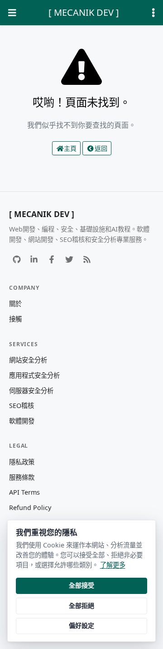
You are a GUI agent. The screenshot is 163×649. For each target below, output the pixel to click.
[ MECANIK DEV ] (83, 12)
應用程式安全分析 (34, 375)
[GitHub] (16, 259)
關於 (15, 303)
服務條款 (21, 477)
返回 (101, 148)
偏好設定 (81, 625)
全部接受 (81, 585)
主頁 (70, 148)
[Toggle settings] (153, 12)
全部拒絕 (81, 605)
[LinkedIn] (34, 259)
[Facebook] (51, 259)
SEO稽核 (21, 405)
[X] (69, 259)
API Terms (24, 492)
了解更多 (112, 565)
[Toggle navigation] (12, 12)
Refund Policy (30, 507)
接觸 (15, 319)
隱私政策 (21, 462)
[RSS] (86, 259)
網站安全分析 (28, 360)
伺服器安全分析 (31, 390)
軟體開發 (21, 421)
